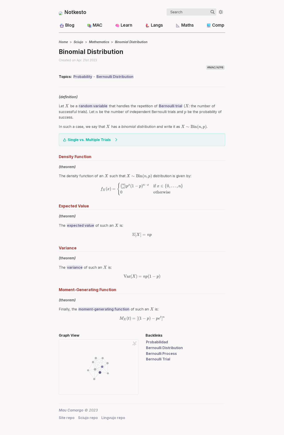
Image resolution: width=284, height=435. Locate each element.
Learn (126, 25)
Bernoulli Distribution (115, 76)
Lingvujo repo (113, 417)
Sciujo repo (88, 417)
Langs (157, 25)
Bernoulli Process (161, 353)
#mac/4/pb (215, 67)
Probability (82, 76)
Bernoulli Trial (158, 359)
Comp (218, 25)
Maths (187, 25)
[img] (213, 12)
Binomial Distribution (131, 42)
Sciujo (78, 42)
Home (63, 42)
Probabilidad (157, 342)
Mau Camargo (71, 410)
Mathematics (99, 42)
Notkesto (75, 12)
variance (75, 267)
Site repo (67, 417)
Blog (69, 25)
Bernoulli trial (170, 106)
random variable (93, 106)
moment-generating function (104, 309)
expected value (80, 225)
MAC (97, 25)
